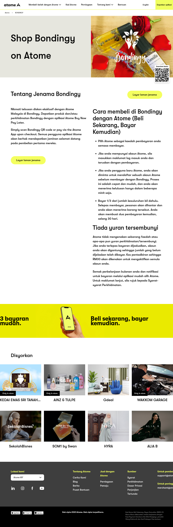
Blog (75, 481)
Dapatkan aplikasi (164, 5)
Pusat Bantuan (81, 489)
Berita (76, 485)
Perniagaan (86, 5)
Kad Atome (71, 5)
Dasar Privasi (134, 485)
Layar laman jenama (28, 160)
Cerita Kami (79, 477)
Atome (7, 13)
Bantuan (122, 5)
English (146, 5)
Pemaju (104, 485)
